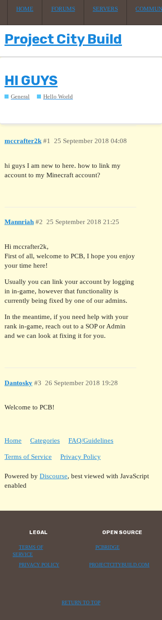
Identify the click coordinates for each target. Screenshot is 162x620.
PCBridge (107, 547)
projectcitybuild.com (119, 564)
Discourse (54, 476)
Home (24, 9)
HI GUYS (31, 80)
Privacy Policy (80, 456)
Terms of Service (28, 456)
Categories (45, 440)
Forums (63, 9)
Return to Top (81, 602)
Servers (105, 9)
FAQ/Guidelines (90, 440)
